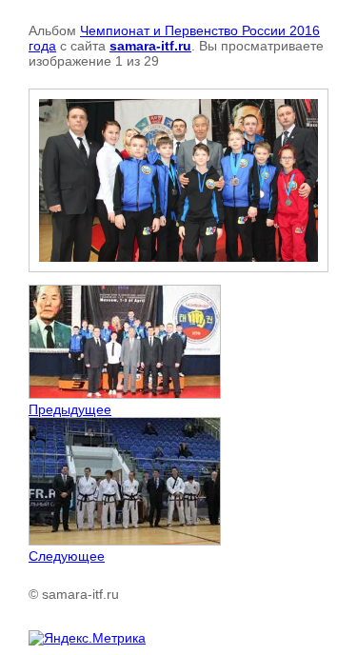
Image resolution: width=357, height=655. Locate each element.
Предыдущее (70, 409)
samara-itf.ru (150, 45)
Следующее (67, 556)
